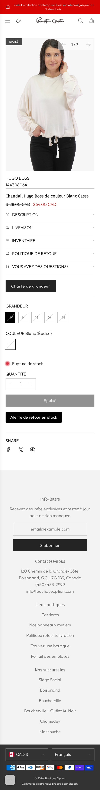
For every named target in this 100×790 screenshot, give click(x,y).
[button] (63, 44)
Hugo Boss (17, 178)
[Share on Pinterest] (32, 450)
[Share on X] (20, 450)
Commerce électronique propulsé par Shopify (50, 783)
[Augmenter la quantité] (30, 384)
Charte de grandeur (30, 286)
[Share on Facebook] (8, 450)
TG (62, 317)
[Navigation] (7, 20)
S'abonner (50, 545)
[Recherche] (80, 20)
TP (10, 317)
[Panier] (91, 20)
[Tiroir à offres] (18, 20)
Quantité (16, 374)
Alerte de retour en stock (33, 417)
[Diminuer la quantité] (11, 384)
